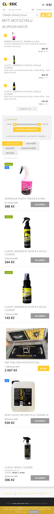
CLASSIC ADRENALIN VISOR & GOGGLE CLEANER (22, 66)
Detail (43, 368)
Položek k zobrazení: (26, 129)
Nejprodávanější (28, 148)
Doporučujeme (12, 143)
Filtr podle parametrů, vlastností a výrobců (26, 136)
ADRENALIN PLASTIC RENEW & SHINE (21, 41)
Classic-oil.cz (8, 493)
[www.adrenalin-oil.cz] (10, 3)
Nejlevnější (31, 143)
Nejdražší (10, 148)
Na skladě (12, 119)
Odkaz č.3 (46, 493)
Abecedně (10, 153)
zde (25, 512)
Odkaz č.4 (35, 493)
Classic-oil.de (22, 493)
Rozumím (34, 512)
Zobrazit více (25, 109)
